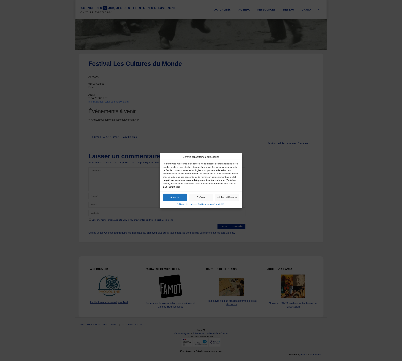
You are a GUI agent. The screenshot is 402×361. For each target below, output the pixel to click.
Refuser (201, 197)
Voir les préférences (227, 197)
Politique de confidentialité (211, 204)
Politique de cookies (186, 204)
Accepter (175, 197)
